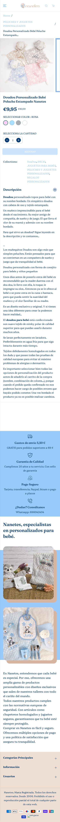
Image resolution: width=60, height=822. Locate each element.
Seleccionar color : (20, 116)
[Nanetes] (30, 6)
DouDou (31, 161)
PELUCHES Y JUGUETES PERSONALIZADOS (17, 23)
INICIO (41, 161)
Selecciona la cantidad (19, 133)
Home (6, 15)
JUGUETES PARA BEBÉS (41, 165)
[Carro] (53, 5)
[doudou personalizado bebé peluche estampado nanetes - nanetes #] (27, 65)
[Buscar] (46, 5)
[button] (5, 5)
